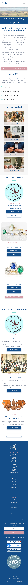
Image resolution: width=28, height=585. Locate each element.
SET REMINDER (14, 250)
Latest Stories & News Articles (14, 310)
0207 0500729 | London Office (11, 95)
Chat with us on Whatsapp (9, 99)
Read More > (14, 349)
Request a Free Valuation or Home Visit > (14, 68)
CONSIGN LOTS (14, 254)
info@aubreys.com (8, 87)
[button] (24, 4)
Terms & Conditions (14, 576)
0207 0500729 (14, 472)
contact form (16, 78)
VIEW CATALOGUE (14, 211)
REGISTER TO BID (14, 215)
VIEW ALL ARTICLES (14, 435)
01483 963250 (14, 461)
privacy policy (21, 537)
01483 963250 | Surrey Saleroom (11, 91)
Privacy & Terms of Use (14, 578)
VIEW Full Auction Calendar (14, 296)
